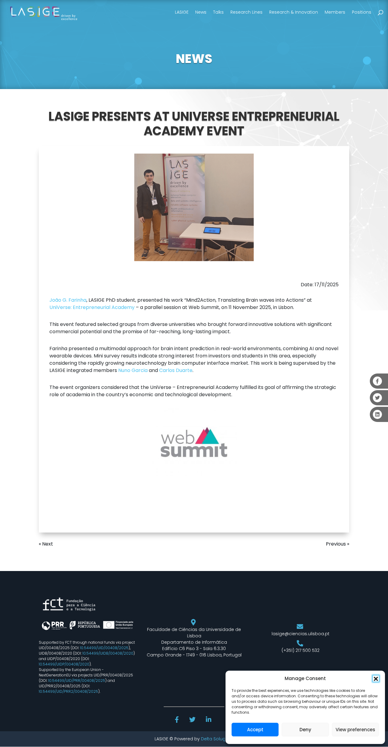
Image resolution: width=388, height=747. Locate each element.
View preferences (355, 729)
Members (335, 12)
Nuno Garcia (133, 370)
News (200, 12)
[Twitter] (193, 720)
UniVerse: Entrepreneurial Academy (92, 307)
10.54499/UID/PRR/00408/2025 (76, 680)
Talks (218, 12)
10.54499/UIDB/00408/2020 (107, 653)
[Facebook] (177, 720)
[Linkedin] (209, 720)
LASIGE (182, 12)
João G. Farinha (67, 300)
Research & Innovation (293, 12)
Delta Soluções (217, 739)
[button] (376, 679)
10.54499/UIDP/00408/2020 (64, 664)
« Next (46, 543)
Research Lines (246, 12)
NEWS (194, 58)
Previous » (337, 543)
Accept (255, 729)
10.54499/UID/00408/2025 (104, 647)
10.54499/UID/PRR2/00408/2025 (68, 691)
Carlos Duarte (175, 370)
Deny (305, 729)
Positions (361, 12)
